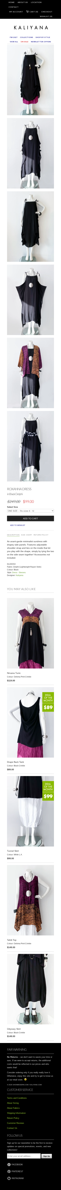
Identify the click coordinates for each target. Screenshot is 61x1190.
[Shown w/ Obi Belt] (30, 447)
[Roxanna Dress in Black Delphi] (30, 80)
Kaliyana (19, 575)
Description (13, 535)
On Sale (24, 42)
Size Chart (26, 535)
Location (36, 2)
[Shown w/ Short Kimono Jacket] (30, 373)
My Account (16, 12)
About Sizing (13, 1103)
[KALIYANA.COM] (30, 28)
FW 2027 (14, 37)
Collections (26, 37)
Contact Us (12, 1128)
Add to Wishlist (17, 525)
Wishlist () (46, 16)
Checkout (46, 12)
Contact (14, 7)
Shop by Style (43, 37)
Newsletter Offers (41, 42)
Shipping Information (16, 1113)
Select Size (12, 507)
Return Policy (41, 535)
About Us (23, 2)
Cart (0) (34, 12)
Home (12, 2)
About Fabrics (13, 1108)
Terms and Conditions (17, 1098)
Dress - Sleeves (19, 572)
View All (14, 42)
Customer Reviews (15, 1123)
